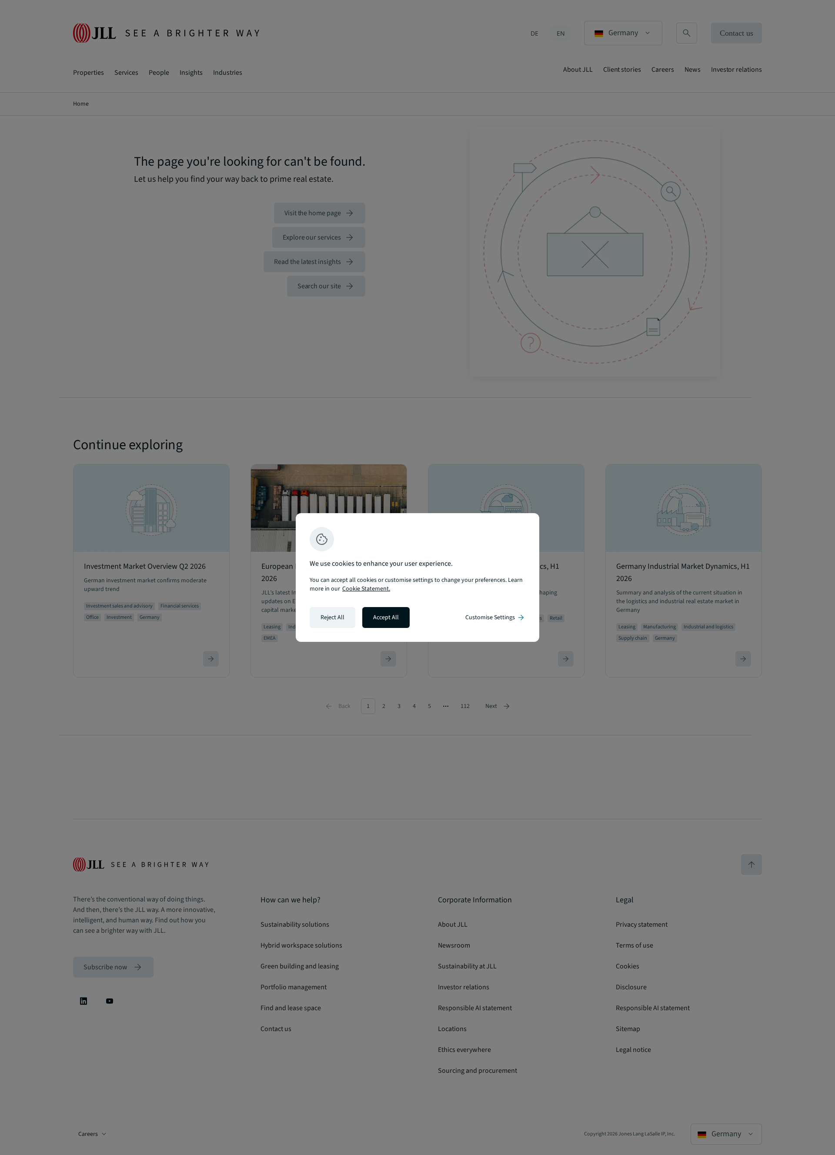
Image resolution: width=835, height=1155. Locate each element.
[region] (417, 577)
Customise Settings (495, 617)
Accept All (386, 617)
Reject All (332, 617)
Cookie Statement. (366, 588)
